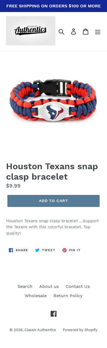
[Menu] (98, 31)
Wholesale (36, 295)
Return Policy (68, 295)
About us (49, 286)
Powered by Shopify (80, 330)
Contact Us (78, 286)
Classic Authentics (40, 330)
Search (25, 286)
